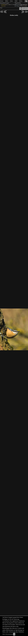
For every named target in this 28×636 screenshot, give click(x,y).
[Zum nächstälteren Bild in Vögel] (23, 11)
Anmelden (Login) (4, 3)
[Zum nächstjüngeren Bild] (1, 11)
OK (14, 634)
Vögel (1, 8)
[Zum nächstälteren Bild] (26, 11)
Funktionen (25, 8)
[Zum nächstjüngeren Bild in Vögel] (5, 11)
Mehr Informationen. (7, 634)
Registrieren (18, 3)
